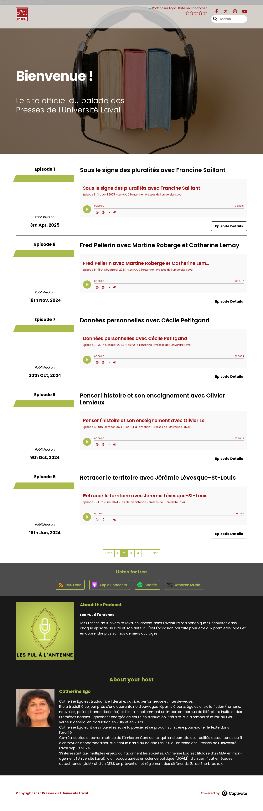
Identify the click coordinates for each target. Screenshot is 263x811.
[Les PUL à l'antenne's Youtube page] (242, 11)
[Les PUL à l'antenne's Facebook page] (216, 11)
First (108, 553)
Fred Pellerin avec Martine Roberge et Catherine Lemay (159, 245)
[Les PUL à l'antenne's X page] (223, 11)
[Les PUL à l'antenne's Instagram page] (233, 11)
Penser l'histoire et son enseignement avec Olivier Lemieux (152, 399)
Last (155, 553)
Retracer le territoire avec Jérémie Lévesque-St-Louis (158, 477)
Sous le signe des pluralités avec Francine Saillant (152, 170)
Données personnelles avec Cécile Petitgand (144, 320)
